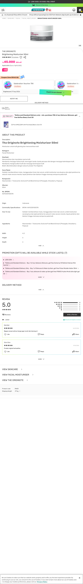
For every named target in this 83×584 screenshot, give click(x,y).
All (3, 319)
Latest (7, 319)
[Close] (79, 578)
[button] (80, 10)
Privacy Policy (42, 582)
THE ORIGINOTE (9, 51)
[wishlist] (20, 57)
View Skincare (10, 369)
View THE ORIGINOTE (13, 380)
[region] (41, 579)
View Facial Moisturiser (16, 375)
